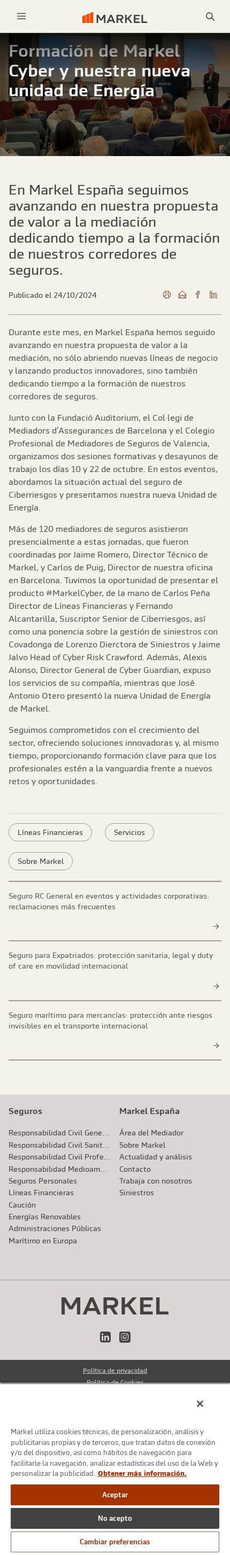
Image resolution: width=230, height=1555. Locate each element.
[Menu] (21, 16)
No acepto (115, 1518)
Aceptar (115, 1495)
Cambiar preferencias (115, 1542)
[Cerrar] (200, 1403)
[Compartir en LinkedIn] (213, 295)
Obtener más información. (142, 1473)
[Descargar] (166, 295)
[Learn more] (216, 926)
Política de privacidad (115, 1370)
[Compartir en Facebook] (197, 295)
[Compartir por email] (182, 295)
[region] (115, 1469)
